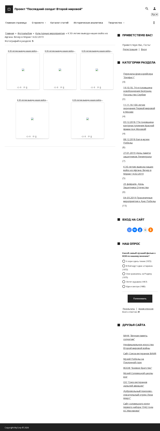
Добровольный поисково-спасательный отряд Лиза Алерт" (138, 394)
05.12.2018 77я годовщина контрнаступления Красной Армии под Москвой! (138, 125)
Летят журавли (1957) (136, 281)
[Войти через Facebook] (140, 229)
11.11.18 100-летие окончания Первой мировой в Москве (139, 108)
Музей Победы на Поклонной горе (133, 360)
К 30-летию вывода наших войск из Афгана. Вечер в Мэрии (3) (72, 51)
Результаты (129, 308)
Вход (144, 49)
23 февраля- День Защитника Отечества (136, 185)
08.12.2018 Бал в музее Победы (136, 141)
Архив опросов (145, 308)
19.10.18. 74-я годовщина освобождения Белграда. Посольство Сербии (137, 91)
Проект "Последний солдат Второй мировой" (48, 9)
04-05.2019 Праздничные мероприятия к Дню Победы (139, 199)
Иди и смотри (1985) (135, 286)
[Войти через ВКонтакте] (134, 229)
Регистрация (130, 49)
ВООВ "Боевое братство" (137, 367)
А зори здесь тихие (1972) (138, 261)
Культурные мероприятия (50, 33)
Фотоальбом (25, 33)
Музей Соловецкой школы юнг (138, 375)
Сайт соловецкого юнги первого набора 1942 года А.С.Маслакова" (138, 407)
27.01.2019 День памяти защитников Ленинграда (137, 154)
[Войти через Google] (145, 229)
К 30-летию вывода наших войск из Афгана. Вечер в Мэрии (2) (109, 51)
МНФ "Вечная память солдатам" (135, 337)
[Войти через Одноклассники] (150, 229)
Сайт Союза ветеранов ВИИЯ (139, 353)
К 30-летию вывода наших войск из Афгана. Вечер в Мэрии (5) (100, 100)
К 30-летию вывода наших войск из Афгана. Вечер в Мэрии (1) (44, 100)
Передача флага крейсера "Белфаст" (138, 75)
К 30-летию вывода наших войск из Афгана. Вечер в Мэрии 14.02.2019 (138, 170)
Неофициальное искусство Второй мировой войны (138, 346)
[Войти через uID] (129, 229)
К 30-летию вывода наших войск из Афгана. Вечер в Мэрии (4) (35, 51)
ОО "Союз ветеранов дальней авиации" (135, 384)
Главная (9, 33)
